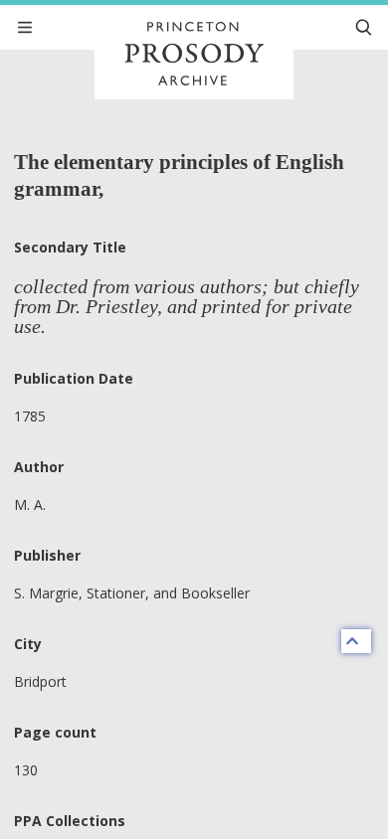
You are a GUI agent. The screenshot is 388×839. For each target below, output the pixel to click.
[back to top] (356, 641)
